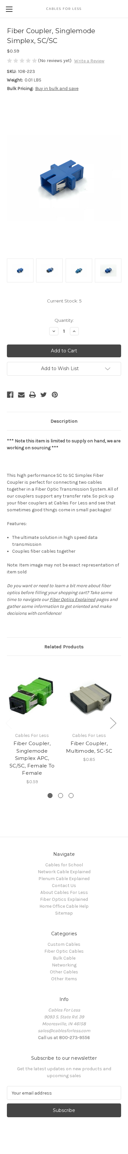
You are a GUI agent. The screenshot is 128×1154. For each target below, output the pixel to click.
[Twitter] (43, 394)
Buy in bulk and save (56, 88)
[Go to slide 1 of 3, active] (50, 795)
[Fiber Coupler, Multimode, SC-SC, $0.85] (89, 695)
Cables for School (64, 865)
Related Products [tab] (64, 647)
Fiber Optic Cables (64, 951)
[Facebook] (10, 394)
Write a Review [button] (89, 61)
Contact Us (64, 885)
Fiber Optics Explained (72, 599)
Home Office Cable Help (64, 906)
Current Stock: (64, 300)
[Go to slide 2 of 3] (60, 795)
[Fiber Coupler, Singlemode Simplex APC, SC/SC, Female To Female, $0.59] (32, 695)
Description (64, 421)
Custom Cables (64, 944)
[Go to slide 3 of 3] (71, 795)
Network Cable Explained (64, 872)
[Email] (21, 394)
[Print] (32, 394)
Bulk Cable (64, 958)
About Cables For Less (64, 892)
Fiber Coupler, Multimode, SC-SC (89, 747)
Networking (64, 965)
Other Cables (64, 972)
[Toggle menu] (9, 9)
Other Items (64, 979)
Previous (8, 723)
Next (112, 723)
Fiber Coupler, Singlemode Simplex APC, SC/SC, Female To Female (32, 758)
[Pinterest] (55, 394)
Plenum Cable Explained (64, 878)
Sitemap (64, 913)
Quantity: (64, 320)
